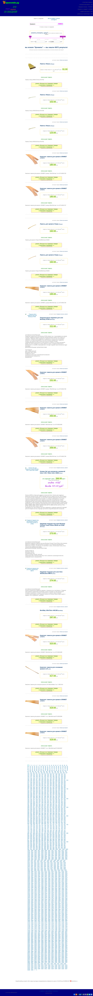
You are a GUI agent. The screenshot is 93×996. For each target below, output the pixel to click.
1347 (52, 885)
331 (42, 791)
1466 (49, 897)
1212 (42, 871)
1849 (45, 936)
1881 (32, 940)
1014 (62, 850)
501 (45, 806)
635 (62, 817)
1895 (39, 941)
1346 (49, 885)
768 (39, 829)
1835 (39, 935)
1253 (59, 875)
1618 (35, 913)
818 (62, 833)
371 (37, 795)
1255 (66, 875)
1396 (56, 889)
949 (31, 845)
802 (56, 832)
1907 (39, 942)
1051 (66, 854)
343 (37, 792)
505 (56, 806)
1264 (56, 876)
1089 (32, 859)
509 (28, 807)
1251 (52, 875)
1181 (58, 867)
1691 (39, 920)
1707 (52, 921)
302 (42, 788)
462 (53, 802)
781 (37, 830)
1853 (59, 936)
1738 (35, 925)
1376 (28, 888)
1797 (32, 931)
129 (31, 774)
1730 (49, 924)
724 (34, 825)
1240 (56, 873)
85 (41, 770)
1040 (28, 854)
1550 (49, 905)
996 (45, 849)
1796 (28, 931)
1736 (28, 925)
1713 (32, 923)
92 (56, 770)
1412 (28, 892)
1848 (42, 936)
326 (28, 791)
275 (45, 786)
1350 (62, 885)
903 (62, 840)
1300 (56, 880)
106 (49, 771)
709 (34, 824)
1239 (52, 873)
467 (28, 803)
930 (56, 843)
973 (59, 846)
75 (60, 769)
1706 (49, 921)
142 (28, 775)
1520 (28, 903)
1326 (62, 882)
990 (28, 849)
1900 (56, 941)
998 (51, 849)
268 (65, 785)
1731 (52, 924)
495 (28, 806)
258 (37, 785)
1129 (45, 862)
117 (39, 772)
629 (45, 817)
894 (37, 840)
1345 (45, 885)
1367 (39, 887)
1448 (28, 896)
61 (30, 769)
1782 (62, 929)
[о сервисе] (10, 13)
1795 (66, 930)
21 (66, 765)
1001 (60, 849)
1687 (66, 919)
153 (59, 775)
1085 (59, 857)
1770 (62, 928)
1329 (32, 883)
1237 (45, 873)
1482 (62, 898)
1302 (62, 880)
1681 (45, 919)
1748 (28, 926)
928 (51, 843)
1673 (59, 918)
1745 (59, 925)
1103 (38, 860)
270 (31, 786)
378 (56, 795)
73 (56, 769)
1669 (45, 918)
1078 (35, 857)
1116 (41, 861)
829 (51, 834)
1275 (52, 877)
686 (48, 822)
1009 (45, 850)
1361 (59, 886)
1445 (59, 894)
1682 (49, 919)
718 (59, 824)
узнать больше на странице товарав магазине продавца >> (46, 84)
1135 (64, 862)
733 (59, 825)
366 (62, 793)
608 (28, 816)
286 (37, 787)
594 (28, 814)
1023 (52, 851)
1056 (42, 855)
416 (45, 798)
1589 (59, 909)
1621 (45, 913)
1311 (52, 881)
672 (48, 820)
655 (39, 819)
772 (51, 829)
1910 (49, 942)
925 (42, 843)
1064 (28, 856)
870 (48, 838)
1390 (35, 889)
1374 (62, 887)
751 (31, 828)
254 (65, 783)
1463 (39, 897)
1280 (28, 878)
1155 (51, 865)
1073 (59, 856)
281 (62, 786)
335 (53, 791)
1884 (42, 940)
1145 (58, 864)
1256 (28, 876)
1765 (45, 928)
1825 (45, 934)
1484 (28, 899)
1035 (52, 852)
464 (59, 802)
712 (42, 824)
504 (53, 806)
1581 (32, 909)
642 (42, 818)
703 (56, 823)
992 (34, 849)
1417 (45, 892)
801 (53, 832)
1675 (66, 918)
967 (42, 846)
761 (59, 828)
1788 (42, 930)
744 (51, 827)
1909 (45, 942)
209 (59, 780)
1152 (42, 865)
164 (51, 776)
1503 (52, 901)
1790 (49, 930)
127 (66, 772)
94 (60, 770)
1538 (49, 904)
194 (56, 779)
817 (59, 833)
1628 (28, 914)
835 (28, 835)
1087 (66, 857)
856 (48, 836)
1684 (56, 919)
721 (67, 824)
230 (37, 782)
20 (64, 765)
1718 (49, 923)
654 (37, 819)
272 (37, 786)
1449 (32, 896)
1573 (45, 908)
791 (65, 830)
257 (34, 785)
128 (28, 774)
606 (62, 814)
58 (65, 767)
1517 (59, 902)
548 (56, 809)
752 (34, 828)
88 (47, 770)
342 (34, 792)
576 (56, 812)
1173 (32, 867)
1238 (49, 873)
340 (28, 792)
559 (48, 811)
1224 (42, 872)
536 (62, 808)
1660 (56, 917)
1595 (39, 910)
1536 (42, 904)
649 (62, 818)
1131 (51, 862)
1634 (49, 914)
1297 (45, 880)
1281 (32, 878)
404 (51, 797)
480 (65, 803)
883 (45, 839)
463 (56, 802)
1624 (56, 913)
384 (34, 796)
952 (39, 845)
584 (39, 813)
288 (42, 787)
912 (48, 841)
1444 (56, 894)
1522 (35, 903)
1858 (35, 938)
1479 (52, 898)
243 (34, 783)
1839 (52, 935)
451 (62, 801)
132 (39, 774)
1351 (66, 885)
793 (31, 832)
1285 (45, 878)
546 (51, 809)
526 (34, 808)
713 (45, 824)
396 (28, 797)
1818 (62, 933)
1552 (56, 905)
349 (53, 792)
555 (37, 811)
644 (48, 818)
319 (48, 790)
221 (51, 781)
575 (53, 812)
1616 (28, 913)
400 (39, 797)
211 (64, 780)
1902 (62, 941)
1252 (56, 875)
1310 (49, 881)
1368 (42, 887)
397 (31, 797)
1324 (56, 882)
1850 (49, 936)
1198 (35, 870)
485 (39, 804)
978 (34, 848)
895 (39, 840)
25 (34, 766)
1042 (35, 854)
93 (58, 770)
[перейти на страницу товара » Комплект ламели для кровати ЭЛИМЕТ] (32, 159)
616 (50, 816)
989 (65, 848)
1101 (32, 860)
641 (39, 818)
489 (51, 804)
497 (34, 806)
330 (39, 791)
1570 (35, 908)
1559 (39, 907)
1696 (56, 920)
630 (48, 817)
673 (51, 820)
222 (53, 781)
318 (45, 790)
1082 (49, 857)
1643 (39, 915)
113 (28, 772)
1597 (45, 910)
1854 (62, 936)
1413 (32, 892)
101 (35, 771)
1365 (32, 887)
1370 (49, 887)
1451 (39, 896)
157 (31, 776)
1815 (52, 933)
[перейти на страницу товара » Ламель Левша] (32, 66)
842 (48, 835)
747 (59, 827)
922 (34, 843)
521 (62, 807)
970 (51, 846)
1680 (42, 919)
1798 (35, 931)
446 (48, 801)
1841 (59, 935)
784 (45, 830)
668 (37, 820)
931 (59, 843)
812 (45, 833)
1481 (59, 898)
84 (39, 770)
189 (42, 779)
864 (31, 838)
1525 (45, 903)
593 (65, 813)
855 (45, 836)
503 (51, 806)
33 (52, 766)
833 (62, 834)
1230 (62, 872)
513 (39, 807)
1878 (62, 939)
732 (56, 825)
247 (45, 783)
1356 (42, 886)
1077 (32, 857)
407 (59, 797)
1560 (42, 907)
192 (51, 779)
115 (33, 772)
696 (37, 823)
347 (48, 792)
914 (53, 841)
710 (37, 824)
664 (65, 819)
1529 (59, 903)
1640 (28, 915)
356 (34, 793)
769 (42, 829)
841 (45, 835)
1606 (35, 912)
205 (48, 780)
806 (28, 833)
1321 (45, 882)
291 (51, 787)
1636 (56, 914)
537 (65, 808)
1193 (58, 869)
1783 (66, 929)
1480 (56, 898)
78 (67, 769)
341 (31, 792)
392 (56, 796)
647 (56, 818)
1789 (45, 930)
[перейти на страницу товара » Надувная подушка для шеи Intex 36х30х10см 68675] (32, 574)
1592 (28, 910)
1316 (28, 882)
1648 (56, 915)
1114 (35, 861)
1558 (35, 907)
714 (48, 824)
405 (53, 797)
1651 (66, 915)
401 (42, 797)
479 (62, 803)
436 (59, 800)
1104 (42, 860)
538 (28, 809)
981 (42, 848)
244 (37, 783)
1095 (52, 859)
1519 (66, 902)
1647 (52, 915)
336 (56, 791)
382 (28, 796)
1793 (59, 930)
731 (53, 825)
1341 (32, 885)
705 (62, 823)
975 (65, 846)
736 (28, 827)
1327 (66, 882)
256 (31, 785)
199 (31, 780)
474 (48, 803)
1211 (39, 871)
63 (34, 769)
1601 (59, 910)
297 (28, 788)
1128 (42, 862)
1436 (28, 894)
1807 (66, 931)
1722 (62, 923)
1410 (62, 891)
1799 (39, 931)
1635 (52, 914)
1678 (35, 919)
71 (52, 769)
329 (37, 791)
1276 (56, 877)
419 (53, 798)
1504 (56, 901)
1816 (56, 933)
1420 (56, 892)
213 (28, 781)
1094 (49, 859)
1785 (32, 930)
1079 (39, 857)
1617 (32, 913)
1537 (45, 904)
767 (37, 829)
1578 (62, 908)
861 (62, 836)
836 (31, 835)
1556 (28, 907)
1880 (28, 940)
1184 (28, 869)
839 (39, 835)
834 (65, 834)
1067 (39, 856)
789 (59, 830)
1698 (62, 920)
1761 (32, 928)
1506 (62, 901)
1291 (66, 878)
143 (31, 775)
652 (31, 819)
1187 (38, 869)
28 (41, 766)
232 (42, 782)
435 (56, 800)
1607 (39, 912)
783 (42, 830)
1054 (35, 855)
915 (56, 841)
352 (62, 792)
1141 (45, 864)
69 (47, 769)
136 (51, 774)
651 (28, 819)
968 (45, 846)
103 (41, 771)
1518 (62, 902)
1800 (42, 931)
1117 (44, 861)
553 (31, 811)
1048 (56, 854)
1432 (56, 893)
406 (56, 797)
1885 (45, 940)
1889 (59, 940)
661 (56, 819)
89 (49, 770)
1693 (45, 920)
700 (48, 823)
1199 (38, 870)
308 (59, 788)
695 (34, 823)
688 (53, 822)
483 (34, 804)
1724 (28, 924)
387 (42, 796)
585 (42, 813)
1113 (32, 861)
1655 (39, 917)
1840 (56, 935)
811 (42, 833)
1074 (62, 856)
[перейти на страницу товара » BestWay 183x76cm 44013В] (32, 613)
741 (42, 827)
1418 (49, 892)
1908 (42, 942)
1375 (66, 887)
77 (65, 769)
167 (59, 776)
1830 (62, 934)
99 (30, 771)
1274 (49, 877)
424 (67, 798)
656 (42, 819)
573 (48, 812)
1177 (45, 867)
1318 (35, 882)
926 (45, 843)
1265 (59, 876)
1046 (49, 854)
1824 (42, 934)
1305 (32, 881)
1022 (49, 851)
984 (51, 848)
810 (39, 833)
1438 (35, 894)
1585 (45, 909)
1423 (66, 892)
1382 (49, 888)
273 (39, 786)
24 (32, 766)
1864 (56, 938)
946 (62, 844)
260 (42, 785)
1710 (62, 921)
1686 (62, 919)
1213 (45, 871)
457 (39, 802)
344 (39, 792)
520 (59, 807)
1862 (49, 938)
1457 (59, 896)
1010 (49, 850)
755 (42, 828)
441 (34, 801)
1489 (45, 899)
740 (39, 827)
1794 (62, 930)
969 (48, 846)
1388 (28, 889)
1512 (42, 902)
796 (39, 832)
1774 (35, 929)
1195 (64, 869)
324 (62, 790)
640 (37, 818)
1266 (62, 876)
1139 (38, 864)
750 (28, 828)
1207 (65, 870)
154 (62, 775)
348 (51, 792)
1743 (52, 925)
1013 (59, 850)
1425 (32, 893)
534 (56, 808)
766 (34, 829)
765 (31, 829)
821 (28, 834)
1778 (49, 929)
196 (62, 779)
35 (56, 766)
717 (56, 824)
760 (56, 828)
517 (50, 807)
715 (50, 824)
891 (28, 840)
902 (59, 840)
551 (65, 809)
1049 (59, 854)
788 (56, 830)
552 (28, 811)
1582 (35, 909)
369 (31, 795)
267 (62, 785)
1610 (49, 912)
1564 (56, 907)
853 (39, 836)
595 (31, 814)
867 (39, 838)
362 (51, 793)
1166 (48, 866)
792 (28, 832)
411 (31, 798)
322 (56, 790)
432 (48, 800)
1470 (62, 897)
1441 (45, 894)
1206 (62, 870)
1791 (52, 930)
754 (39, 828)
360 (45, 793)
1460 (28, 897)
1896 (42, 941)
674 (53, 820)
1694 (49, 920)
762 (62, 828)
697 (39, 823)
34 (54, 766)
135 (48, 774)
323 (59, 790)
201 (37, 780)
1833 (32, 935)
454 (31, 802)
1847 (39, 936)
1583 (39, 909)
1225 (45, 872)
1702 (35, 921)
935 (31, 844)
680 (31, 822)
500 (42, 806)
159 (37, 776)
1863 (52, 938)
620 (62, 816)
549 (59, 809)
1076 (28, 857)
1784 (28, 930)
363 (53, 793)
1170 (61, 866)
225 (62, 781)
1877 (59, 939)
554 (34, 811)
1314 (62, 881)
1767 (52, 928)
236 (53, 782)
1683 (52, 919)
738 (34, 827)
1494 (62, 899)
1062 (62, 855)
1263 (52, 876)
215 (34, 781)
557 (42, 811)
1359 (52, 886)
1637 (59, 914)
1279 (66, 877)
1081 (45, 857)
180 (56, 777)
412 (34, 798)
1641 (32, 915)
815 (53, 833)
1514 (49, 902)
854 (42, 836)
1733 (59, 924)
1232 (28, 873)
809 (37, 833)
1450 (35, 896)
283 (28, 787)
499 (39, 806)
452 (65, 801)
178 (51, 777)
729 (48, 825)
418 (50, 798)
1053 (32, 855)
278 (53, 786)
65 (39, 769)
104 (44, 771)
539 (31, 809)
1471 (66, 897)
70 (49, 769)
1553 (59, 905)
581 (31, 813)
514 (42, 807)
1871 (39, 939)
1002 (63, 849)
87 (45, 770)
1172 (28, 867)
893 (34, 840)
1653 (32, 917)
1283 (39, 878)
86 (43, 770)
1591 (66, 909)
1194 (61, 869)
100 (33, 771)
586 (45, 813)
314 (34, 790)
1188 (42, 869)
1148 (28, 865)
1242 (62, 873)
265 (56, 785)
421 (59, 798)
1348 (56, 885)
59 (67, 767)
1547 (39, 905)
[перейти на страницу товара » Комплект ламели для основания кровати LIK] (32, 670)
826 (42, 834)
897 (45, 840)
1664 (28, 918)
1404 (42, 891)
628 (42, 817)
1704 (42, 921)
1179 (51, 867)
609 (31, 816)
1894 (35, 941)
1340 (28, 885)
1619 (39, 913)
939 (42, 844)
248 (48, 783)
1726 (35, 924)
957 (53, 845)
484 (37, 804)
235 (51, 782)
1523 (39, 903)
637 (28, 818)
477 (56, 803)
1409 (59, 891)
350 (56, 792)
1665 (32, 918)
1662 (62, 917)
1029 (32, 852)
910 (42, 841)
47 (41, 767)
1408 (56, 891)
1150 (35, 865)
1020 (42, 851)
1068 (42, 856)
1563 (52, 907)
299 (34, 788)
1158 (61, 865)
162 (45, 776)
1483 (66, 898)
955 (48, 845)
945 (59, 844)
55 (58, 767)
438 (65, 800)
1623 (52, 913)
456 (37, 802)
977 (31, 848)
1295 (39, 880)
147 (42, 775)
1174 (35, 867)
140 (62, 774)
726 (39, 825)
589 (53, 813)
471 (39, 803)
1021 (45, 851)
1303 (66, 880)
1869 (32, 939)
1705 (45, 921)
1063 (66, 855)
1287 (52, 878)
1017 (32, 851)
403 (48, 797)
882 (42, 839)
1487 (39, 899)
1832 (28, 935)
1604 (28, 912)
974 (62, 846)
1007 (39, 850)
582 (34, 813)
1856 (28, 938)
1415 (39, 892)
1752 (42, 926)
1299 (52, 880)
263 (51, 785)
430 (42, 800)
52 (52, 767)
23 (30, 766)
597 (37, 814)
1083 (52, 857)
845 (56, 835)
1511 (39, 902)
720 (64, 824)
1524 (42, 903)
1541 (59, 904)
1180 (55, 867)
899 (51, 840)
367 (65, 793)
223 (56, 781)
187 (37, 779)
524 (28, 808)
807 (31, 833)
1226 (49, 872)
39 (65, 766)
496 (31, 806)
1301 (59, 880)
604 (56, 814)
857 (51, 836)
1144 (55, 864)
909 (39, 841)
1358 (49, 886)
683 (39, 822)
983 (48, 848)
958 (56, 845)
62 (32, 769)
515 (45, 807)
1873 (45, 939)
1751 (39, 926)
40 (67, 766)
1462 (35, 897)
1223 (39, 872)
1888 (56, 940)
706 (65, 823)
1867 (66, 938)
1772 (28, 929)
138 (56, 774)
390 (51, 796)
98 (28, 771)
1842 (62, 935)
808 (34, 833)
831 (56, 834)
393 (59, 796)
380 (62, 795)
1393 (45, 889)
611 (37, 816)
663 (62, 819)
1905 (32, 942)
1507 (66, 901)
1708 (56, 921)
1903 (66, 941)
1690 (35, 920)
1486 (35, 899)
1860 (42, 938)
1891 (66, 940)
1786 (35, 930)
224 (59, 781)
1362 (62, 886)
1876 (56, 939)
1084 (56, 857)
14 (51, 765)
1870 (35, 939)
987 (59, 848)
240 (65, 782)
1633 (45, 914)
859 (56, 836)
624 (31, 817)
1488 (42, 899)
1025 (59, 851)
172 (34, 777)
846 (59, 835)
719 (62, 824)
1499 (39, 901)
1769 (59, 928)
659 (51, 819)
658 (48, 819)
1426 (35, 893)
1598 (49, 910)
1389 (32, 889)
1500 (42, 901)
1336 (56, 883)
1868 (28, 939)
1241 (59, 873)
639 (34, 818)
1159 (64, 865)
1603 (66, 910)
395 (65, 796)
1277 (59, 877)
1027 (66, 851)
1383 (52, 888)
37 (60, 766)
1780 (56, 929)
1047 (52, 854)
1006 (35, 850)
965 (37, 846)
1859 (39, 938)
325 (65, 790)
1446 (62, 894)
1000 (56, 849)
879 (34, 839)
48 (43, 767)
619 (59, 816)
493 (62, 804)
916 (59, 841)
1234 (35, 873)
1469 (59, 897)
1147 (64, 864)
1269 (32, 877)
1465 (45, 897)
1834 (35, 935)
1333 (45, 883)
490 (53, 804)
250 (53, 783)
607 (65, 814)
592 (62, 813)
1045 (45, 854)
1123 (64, 861)
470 (37, 803)
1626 (62, 913)
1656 (42, 917)
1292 (28, 880)
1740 (42, 925)
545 (48, 809)
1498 (35, 901)
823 (34, 834)
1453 (45, 896)
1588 (56, 909)
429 (39, 800)
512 (37, 807)
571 (42, 812)
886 (53, 839)
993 (37, 849)
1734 (62, 924)
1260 (42, 876)
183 (65, 777)
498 (37, 806)
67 (43, 769)
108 (55, 771)
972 (56, 846)
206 (51, 780)
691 (62, 822)
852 (37, 836)
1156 (55, 865)
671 (45, 820)
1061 (59, 855)
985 (53, 848)
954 (45, 845)
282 (65, 786)
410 (28, 798)
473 (45, 803)
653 (34, 819)
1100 (28, 860)
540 (34, 809)
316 (39, 790)
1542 (62, 904)
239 (62, 782)
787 (53, 830)
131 (37, 774)
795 (37, 832)
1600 (56, 910)
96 (65, 770)
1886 (49, 940)
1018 (35, 851)
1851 (52, 936)
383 (31, 796)
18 (60, 765)
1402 (35, 891)
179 (53, 777)
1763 (39, 928)
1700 (28, 921)
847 (62, 835)
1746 (62, 925)
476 (53, 803)
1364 (28, 887)
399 (37, 797)
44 (34, 767)
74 (58, 769)
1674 (62, 918)
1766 (49, 928)
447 (51, 801)
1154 (48, 865)
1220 (28, 872)
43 (32, 767)
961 (65, 845)
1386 (62, 888)
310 (65, 788)
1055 (39, 855)
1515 (52, 902)
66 (41, 769)
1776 (42, 929)
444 (42, 801)
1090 (35, 859)
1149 (32, 865)
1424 (28, 893)
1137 (32, 864)
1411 (66, 891)
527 (37, 808)
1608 (42, 912)
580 (28, 813)
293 (56, 787)
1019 (39, 851)
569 (37, 812)
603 (53, 814)
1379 (39, 888)
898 (48, 840)
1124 (28, 862)
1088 (28, 859)
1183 (64, 867)
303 (45, 788)
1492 (56, 899)
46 (39, 767)
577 (59, 812)
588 (51, 813)
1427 (39, 893)
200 (34, 780)
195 (59, 779)
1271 (39, 877)
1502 (49, 901)
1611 (52, 912)
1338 (62, 883)
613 (42, 816)
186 (34, 779)
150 (51, 775)
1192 (55, 869)
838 (37, 835)
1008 (42, 850)
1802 (49, 931)
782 (39, 830)
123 (55, 772)
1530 (62, 903)
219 (45, 781)
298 (31, 788)
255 (28, 785)
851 (34, 836)
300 (37, 788)
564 (62, 811)
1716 (42, 923)
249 (51, 783)
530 (45, 808)
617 (53, 816)
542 (39, 809)
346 (45, 792)
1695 (52, 920)
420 (56, 798)
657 (45, 819)
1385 (59, 888)
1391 (39, 889)
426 (31, 800)
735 (65, 825)
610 (34, 816)
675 (56, 820)
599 (42, 814)
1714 (35, 923)
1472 (28, 898)
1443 (52, 894)
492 (59, 804)
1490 (49, 899)
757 (48, 828)
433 (51, 800)
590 (56, 813)
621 (64, 816)
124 (58, 772)
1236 (42, 873)
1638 (62, 914)
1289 (59, 878)
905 (28, 841)
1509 (32, 902)
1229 (59, 872)
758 (51, 828)
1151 (38, 865)
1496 (28, 901)
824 (37, 834)
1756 (56, 926)
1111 (64, 860)
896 (42, 840)
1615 (66, 912)
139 (59, 774)
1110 (61, 860)
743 (48, 827)
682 (37, 822)
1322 (49, 882)
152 (56, 775)
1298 (49, 880)
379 (59, 795)
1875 (52, 939)
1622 (49, 913)
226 (65, 781)
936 (34, 844)
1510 (35, 902)
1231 (66, 872)
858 (53, 836)
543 (42, 809)
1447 (66, 894)
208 (56, 780)
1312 (56, 881)
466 (65, 802)
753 (37, 828)
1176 (42, 867)
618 (56, 816)
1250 (49, 875)
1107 (51, 860)
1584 (42, 909)
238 (59, 782)
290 (48, 787)
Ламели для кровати (64, 60)
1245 (32, 875)
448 (53, 801)
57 (63, 767)
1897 (45, 941)
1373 (59, 887)
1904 (28, 942)
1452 (42, 896)
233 (45, 782)
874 (59, 838)
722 (28, 825)
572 (45, 812)
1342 (35, 885)
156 (28, 776)
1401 (32, 891)
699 (45, 823)
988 (62, 848)
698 (42, 823)
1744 (56, 925)
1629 (32, 914)
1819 (66, 933)
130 (34, 774)
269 (28, 786)
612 (39, 816)
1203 (52, 870)
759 (53, 828)
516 (48, 807)
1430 (49, 893)
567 (31, 812)
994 (39, 849)
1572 (42, 908)
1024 (56, 851)
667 (34, 820)
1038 (62, 852)
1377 (32, 888)
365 (59, 793)
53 (54, 767)
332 (45, 791)
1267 (66, 876)
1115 (38, 861)
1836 (42, 935)
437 (62, 800)
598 (39, 814)
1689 (32, 920)
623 (28, 817)
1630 (35, 914)
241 (28, 783)
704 (59, 823)
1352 (28, 886)
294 (59, 787)
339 (65, 791)
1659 (52, 917)
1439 (39, 894)
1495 (66, 899)
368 (28, 795)
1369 (45, 887)
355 (31, 793)
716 (53, 824)
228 (31, 782)
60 (28, 769)
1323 (52, 882)
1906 (35, 942)
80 (30, 770)
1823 (39, 934)
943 (53, 844)
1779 (52, 929)
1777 (45, 929)
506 (59, 806)
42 (30, 767)
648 (59, 818)
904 (65, 840)
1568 (28, 908)
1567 (66, 907)
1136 (28, 864)
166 (56, 776)
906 (31, 841)
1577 (59, 908)
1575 (52, 908)
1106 (48, 860)
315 (37, 790)
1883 (39, 940)
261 (45, 785)
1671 (52, 918)
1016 (28, 851)
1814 (49, 933)
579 (65, 812)
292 (53, 787)
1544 (28, 905)
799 (48, 832)
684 (42, 822)
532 (51, 808)
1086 (62, 857)
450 (59, 801)
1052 (28, 855)
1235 (39, 873)
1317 (32, 882)
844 (53, 835)
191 (48, 779)
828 (48, 834)
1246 (35, 875)
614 (45, 816)
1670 (49, 918)
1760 (28, 928)
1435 (66, 893)
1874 (49, 939)
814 (50, 833)
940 (45, 844)
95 (63, 770)
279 (56, 786)
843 (51, 835)
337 (59, 791)
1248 (42, 875)
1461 (32, 897)
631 (51, 817)
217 (39, 781)
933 (65, 843)
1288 (56, 878)
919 (67, 841)
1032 (42, 852)
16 (55, 765)
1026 (62, 851)
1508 (28, 902)
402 (45, 797)
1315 (66, 881)
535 (59, 808)
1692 (42, 920)
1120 (54, 861)
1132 (55, 862)
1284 (42, 878)
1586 (49, 909)
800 (51, 832)
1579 (66, 908)
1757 (59, 926)
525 (31, 808)
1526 (49, 903)
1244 (28, 875)
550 (62, 809)
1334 (49, 883)
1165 (45, 866)
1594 (35, 910)
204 (45, 780)
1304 (28, 881)
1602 (62, 910)
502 (48, 806)
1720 (56, 923)
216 (37, 781)
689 (56, 822)
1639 (66, 914)
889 (62, 839)
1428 (42, 893)
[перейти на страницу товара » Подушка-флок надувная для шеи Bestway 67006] (32, 320)
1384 (56, 888)
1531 (66, 903)
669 (39, 820)
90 (52, 770)
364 (56, 793)
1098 (62, 859)
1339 (66, 883)
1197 (32, 870)
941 (48, 844)
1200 (42, 870)
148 (45, 775)
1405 (45, 891)
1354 (35, 886)
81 (32, 770)
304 (48, 788)
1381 (45, 888)
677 (62, 820)
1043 (39, 854)
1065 (32, 856)
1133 (58, 862)
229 (34, 782)
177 (48, 777)
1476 (42, 898)
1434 (62, 893)
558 (45, 811)
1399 (66, 889)
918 (64, 841)
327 (31, 791)
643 (45, 818)
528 (39, 808)
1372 (56, 887)
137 (53, 774)
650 (65, 818)
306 (53, 788)
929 (53, 843)
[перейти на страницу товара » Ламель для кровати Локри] (32, 227)
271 (34, 786)
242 (31, 783)
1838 (49, 935)
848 (65, 835)
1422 (62, 892)
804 (62, 832)
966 (39, 846)
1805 (59, 931)
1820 (28, 934)
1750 (35, 926)
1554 (62, 905)
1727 (39, 924)
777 (65, 829)
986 (56, 848)
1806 (62, 931)
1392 (42, 889)
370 (34, 795)
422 (62, 798)
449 (56, 801)
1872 (42, 939)
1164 (42, 866)
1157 (58, 865)
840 (42, 835)
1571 (39, 908)
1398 (62, 889)
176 (45, 777)
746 (56, 827)
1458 (62, 896)
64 (36, 769)
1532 (28, 904)
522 (64, 807)
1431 (52, 893)
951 (37, 845)
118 (41, 772)
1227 (52, 872)
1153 (45, 865)
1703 (39, 921)
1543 (66, 904)
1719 (52, 923)
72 (54, 769)
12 (47, 765)
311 (67, 788)
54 (56, 767)
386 (39, 796)
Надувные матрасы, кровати (62, 314)
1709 (59, 921)
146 (39, 775)
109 (58, 771)
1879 (66, 939)
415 (42, 798)
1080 (42, 857)
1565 (59, 907)
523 (67, 807)
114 (31, 772)
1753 (45, 926)
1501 (45, 901)
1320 (42, 882)
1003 (67, 849)
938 (39, 844)
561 (53, 811)
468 (31, 803)
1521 (32, 903)
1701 (32, 921)
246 (42, 783)
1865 (59, 938)
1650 (62, 915)
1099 (66, 859)
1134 (61, 862)
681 (34, 822)
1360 (56, 886)
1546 (35, 905)
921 (31, 843)
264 (53, 785)
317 (42, 790)
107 (52, 771)
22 (28, 766)
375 (48, 795)
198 (28, 780)
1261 (45, 876)
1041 (32, 854)
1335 (52, 883)
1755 (52, 926)
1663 (66, 917)
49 (45, 767)
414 (39, 798)
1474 (35, 898)
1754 (49, 926)
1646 (49, 915)
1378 (35, 888)
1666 (35, 918)
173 (37, 777)
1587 (52, 909)
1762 (35, 928)
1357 (45, 886)
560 (51, 811)
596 (34, 814)
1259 (39, 876)
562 (56, 811)
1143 (51, 864)
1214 (49, 871)
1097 (59, 859)
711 (39, 824)
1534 (35, 904)
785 (48, 830)
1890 (62, 940)
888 (59, 839)
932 (62, 843)
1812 (42, 933)
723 (31, 825)
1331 (39, 883)
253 (62, 783)
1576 (56, 908)
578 (62, 812)
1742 (49, 925)
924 (39, 843)
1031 (39, 852)
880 (37, 839)
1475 (39, 898)
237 (56, 782)
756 (45, 828)
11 (44, 765)
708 (31, 824)
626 (37, 817)
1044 (42, 854)
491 (56, 804)
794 (34, 832)
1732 (56, 924)
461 (51, 802)
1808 (28, 933)
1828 (56, 934)
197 (65, 779)
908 (37, 841)
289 (45, 787)
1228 (56, 872)
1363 (66, 886)
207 (53, 780)
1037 (59, 852)
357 (37, 793)
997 (48, 849)
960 (62, 845)
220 (48, 781)
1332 (42, 883)
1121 (57, 861)
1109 (58, 860)
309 (62, 788)
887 (56, 839)
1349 (59, 885)
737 (31, 827)
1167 (51, 866)
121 (50, 772)
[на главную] (10, 3)
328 (34, 791)
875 (62, 838)
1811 (39, 933)
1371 (52, 887)
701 (51, 823)
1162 (35, 866)
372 (39, 795)
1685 (59, 919)
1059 (52, 855)
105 (47, 771)
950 (34, 845)
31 (47, 766)
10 (42, 765)
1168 (55, 866)
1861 (45, 938)
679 (28, 822)
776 (62, 829)
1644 (42, 915)
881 (39, 839)
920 (28, 843)
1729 (45, 924)
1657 (45, 917)
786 (51, 830)
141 (65, 774)
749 (65, 827)
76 (63, 769)
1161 (32, 866)
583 (37, 813)
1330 (35, 883)
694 (31, 823)
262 (48, 785)
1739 (39, 925)
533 (53, 808)
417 (48, 798)
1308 (42, 881)
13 (49, 765)
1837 (45, 935)
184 (28, 779)
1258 (35, 876)
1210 (35, 871)
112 (66, 771)
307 (56, 788)
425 (28, 800)
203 (42, 780)
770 (45, 829)
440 (31, 801)
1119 (51, 861)
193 (53, 779)
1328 (28, 883)
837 (34, 835)
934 (28, 844)
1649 (59, 915)
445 (45, 801)
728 (45, 825)
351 (59, 792)
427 (34, 800)
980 (39, 848)
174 (39, 777)
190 (45, 779)
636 (65, 817)
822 (31, 834)
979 (37, 848)
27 (39, 766)
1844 (28, 936)
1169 (58, 866)
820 (67, 833)
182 (62, 777)
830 (53, 834)
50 (47, 767)
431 (45, 800)
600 (45, 814)
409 (65, 797)
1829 (59, 934)
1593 (32, 910)
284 (31, 787)
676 (59, 820)
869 (45, 838)
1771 (66, 928)
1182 (61, 867)
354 (28, 793)
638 (31, 818)
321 (53, 790)
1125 (32, 862)
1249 (45, 875)
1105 (45, 860)
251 (56, 783)
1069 (45, 856)
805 (65, 832)
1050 (62, 854)
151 (53, 775)
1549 (45, 905)
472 (42, 803)
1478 (49, 898)
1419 (52, 892)
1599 (52, 910)
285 (34, 787)
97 (67, 770)
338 (62, 791)
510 (31, 807)
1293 (32, 880)
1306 (35, 881)
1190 (48, 869)
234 (48, 782)
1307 (39, 881)
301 (39, 788)
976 (28, 848)
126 (64, 772)
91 (54, 770)
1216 (56, 871)
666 (31, 820)
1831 (66, 934)
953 (42, 845)
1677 (32, 919)
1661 (59, 917)
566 (28, 812)
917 (62, 841)
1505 (59, 901)
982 (45, 848)
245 (39, 783)
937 (37, 844)
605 (59, 814)
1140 (42, 864)
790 (62, 830)
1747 (66, 925)
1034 (49, 852)
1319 (39, 882)
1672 (56, 918)
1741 (45, 925)
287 (39, 787)
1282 (35, 878)
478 (59, 803)
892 (31, 840)
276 (48, 786)
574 (51, 812)
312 (28, 790)
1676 (28, 919)
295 (62, 787)
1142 (48, 864)
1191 (51, 869)
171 (31, 777)
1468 (56, 897)
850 (31, 836)
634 (59, 817)
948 (28, 845)
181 (59, 777)
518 (53, 807)
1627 (66, 913)
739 (37, 827)
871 (51, 838)
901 (56, 840)
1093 (45, 859)
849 (28, 836)
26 (36, 766)
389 (48, 796)
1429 (45, 893)
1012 (56, 850)
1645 (45, 915)
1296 (42, 880)
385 (37, 796)
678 (65, 820)
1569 (32, 908)
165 (53, 776)
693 (28, 823)
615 (48, 816)
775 (59, 829)
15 (53, 765)
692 (65, 822)
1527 (52, 903)
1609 (45, 912)
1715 (39, 923)
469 (34, 803)
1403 (39, 891)
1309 (45, 881)
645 (51, 818)
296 (65, 787)
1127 (38, 862)
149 (48, 775)
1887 (52, 940)
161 (42, 776)
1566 (62, 907)
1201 (45, 870)
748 (62, 827)
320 (51, 790)
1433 (59, 893)
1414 (35, 892)
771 (48, 829)
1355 (39, 886)
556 (39, 811)
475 (51, 803)
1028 (28, 852)
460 (48, 802)
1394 (49, 889)
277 (51, 786)
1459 (66, 896)
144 (34, 775)
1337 (59, 883)
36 (58, 766)
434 (53, 800)
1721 (59, 923)
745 (53, 827)
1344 (42, 885)
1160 (28, 866)
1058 (49, 855)
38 (63, 766)
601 (48, 814)
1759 (66, 926)
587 (48, 813)
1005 (32, 850)
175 (42, 777)
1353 (32, 886)
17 (58, 765)
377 (53, 795)
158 (34, 776)
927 (48, 843)
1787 (39, 930)
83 (36, 770)
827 (45, 834)
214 (31, 781)
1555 (66, 905)
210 (62, 780)
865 (34, 838)
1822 (35, 934)
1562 (49, 907)
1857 (32, 938)
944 (56, 844)
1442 (49, 894)
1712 (28, 923)
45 (36, 767)
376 (51, 795)
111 (63, 771)
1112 (28, 861)
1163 (38, 866)
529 (42, 808)
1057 (45, 855)
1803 (52, 931)
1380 (42, 888)
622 (67, 816)
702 (53, 823)
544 (45, 809)
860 (59, 836)
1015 (66, 850)
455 (34, 802)
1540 (56, 904)
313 (31, 790)
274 (42, 786)
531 (48, 808)
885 (51, 839)
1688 (28, 920)
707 (28, 824)
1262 (49, 876)
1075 (66, 856)
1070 (49, 856)
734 (62, 825)
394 (62, 796)
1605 (32, 912)
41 (28, 767)
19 (62, 765)
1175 (38, 867)
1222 (35, 872)
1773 (32, 929)
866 (37, 838)
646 (53, 818)
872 (53, 838)
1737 (32, 925)
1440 (42, 894)
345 (42, 792)
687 (51, 822)
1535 (39, 904)
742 (45, 827)
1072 (56, 856)
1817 (59, 933)
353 (65, 792)
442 (37, 801)
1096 (56, 859)
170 (28, 777)
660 (53, 819)
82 (34, 770)
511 (34, 807)
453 (28, 802)
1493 (59, 899)
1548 (42, 905)
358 (39, 793)
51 (49, 767)
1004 (28, 850)
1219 (66, 871)
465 (62, 802)
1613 (59, 912)
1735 (66, 924)
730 (51, 825)
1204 (55, 870)
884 (48, 839)
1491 (52, 899)
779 (31, 830)
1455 (52, 896)
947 (65, 844)
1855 (66, 936)
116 (36, 772)
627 (39, 817)
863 (28, 838)
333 (48, 791)
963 (31, 846)
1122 (61, 861)
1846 (35, 936)
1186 (35, 869)
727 (42, 825)
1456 (56, 896)
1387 (66, 888)
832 (59, 834)
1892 (28, 941)
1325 (59, 882)
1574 (49, 908)
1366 (35, 887)
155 (65, 775)
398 (34, 797)
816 (56, 833)
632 (53, 817)
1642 (35, 915)
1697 (59, 920)
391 (53, 796)
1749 (32, 926)
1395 (52, 889)
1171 (64, 866)
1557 (32, 907)
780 (34, 830)
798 (45, 832)
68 (45, 769)
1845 (32, 936)
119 (44, 772)
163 (48, 776)
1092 (42, 859)
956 (51, 845)
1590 (62, 909)
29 (43, 766)
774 (56, 829)
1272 (42, 877)
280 (59, 786)
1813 (45, 933)
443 (39, 801)
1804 (56, 931)
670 (42, 820)
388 (45, 796)
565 (65, 811)
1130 (48, 862)
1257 (32, 876)
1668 (42, 918)
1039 (66, 852)
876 (65, 838)
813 (48, 833)
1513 (45, 902)
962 (28, 846)
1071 (52, 856)
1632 (42, 914)
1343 (39, 885)
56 (60, 767)
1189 (45, 869)
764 (28, 829)
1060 (56, 855)
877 (28, 839)
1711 (66, 921)
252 (59, 783)
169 (65, 776)
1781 (59, 929)
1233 (32, 873)
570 (39, 812)
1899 (52, 941)
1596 (42, 910)
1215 (52, 871)
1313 (59, 881)
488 (48, 804)
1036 (56, 852)
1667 (39, 918)
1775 (39, 929)
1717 (45, 923)
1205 (59, 870)
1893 (32, 941)
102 (38, 771)
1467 (52, 897)
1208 (28, 871)
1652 (28, 917)
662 (59, 819)
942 (51, 844)
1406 (49, 891)
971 (53, 846)
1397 (59, 889)
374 (45, 795)
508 (65, 806)
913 (50, 841)
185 (31, 779)
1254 (62, 875)
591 (59, 813)
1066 (35, 856)
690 (59, 822)
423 (64, 798)
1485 (32, 899)
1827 (52, 934)
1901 (59, 941)
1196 (28, 870)
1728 (42, 924)
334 (51, 791)
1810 (35, 933)
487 (45, 804)
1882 (35, 940)
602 (51, 814)
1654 (35, 917)
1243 (66, 873)
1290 (62, 878)
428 (37, 800)
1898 (49, 941)
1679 (39, 919)
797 (42, 832)
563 (59, 811)
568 (34, 812)
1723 (66, 923)
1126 (35, 862)
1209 (32, 871)
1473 (32, 898)
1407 (52, 891)
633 (56, 817)
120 (47, 772)
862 (65, 836)
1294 (35, 880)
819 (64, 833)
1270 (35, 877)
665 (28, 820)
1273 (45, 877)
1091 (39, 859)
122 (52, 772)
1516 (56, 902)
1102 (35, 860)
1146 (61, 864)
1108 (55, 860)
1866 (62, 938)
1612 (56, 912)
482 (31, 804)
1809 (32, 933)
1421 (59, 892)
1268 (28, 877)
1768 (56, 928)
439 (28, 801)
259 (39, 785)
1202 (48, 870)
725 (37, 825)
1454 (49, 896)
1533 (32, 904)
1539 (52, 904)
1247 (39, 875)
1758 (62, 926)
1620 (42, 913)
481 (28, 804)
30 (45, 766)
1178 (48, 867)
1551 (52, 905)
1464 (42, 897)
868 (42, 838)
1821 (32, 934)
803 (59, 832)
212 (67, 780)
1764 (42, 928)
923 (37, 843)
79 (28, 770)
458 (42, 802)
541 (37, 809)
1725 (32, 924)
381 (65, 795)
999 (53, 849)
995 (42, 849)
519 (56, 807)
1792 (56, 930)
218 (42, 781)
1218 (62, 871)
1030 (35, 852)
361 (48, 793)
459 (45, 802)
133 (42, 774)
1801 (45, 931)
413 (37, 798)
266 (59, 785)
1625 (59, 913)
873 (56, 838)
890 (65, 839)
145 (37, 775)
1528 (56, 903)
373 (42, 795)
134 (45, 774)
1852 (56, 936)
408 (62, 797)
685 (45, 822)
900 (53, 840)
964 (34, 846)
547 (53, 809)
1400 (28, 891)
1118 (48, 861)
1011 (52, 850)
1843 (66, 935)
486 (42, 804)
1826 (49, 934)
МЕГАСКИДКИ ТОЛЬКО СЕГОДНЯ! (54, 19)
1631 (39, 914)
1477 (45, 898)
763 (65, 828)
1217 (59, 871)
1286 (49, 878)
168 (62, 776)
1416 (42, 892)
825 (39, 834)
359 (42, 793)
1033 (45, 852)
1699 (66, 920)
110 (60, 771)
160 (39, 776)
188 (39, 779)
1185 (32, 869)
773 (53, 829)
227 (28, 782)
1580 (28, 909)
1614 (62, 912)
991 (31, 849)
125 (61, 772)
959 (59, 845)
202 (39, 780)
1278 (62, 877)
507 (62, 806)
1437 (32, 894)
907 (34, 841)
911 (45, 841)
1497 (32, 901)
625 (34, 817)
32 (49, 766)
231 (39, 782)
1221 (32, 872)
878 (31, 839)
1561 (45, 907)
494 (65, 804)
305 (51, 788)
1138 (35, 864)
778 (28, 830)
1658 (49, 917)
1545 (32, 905)
